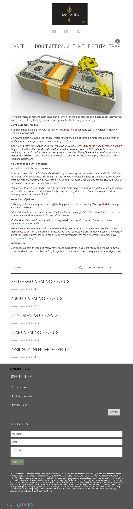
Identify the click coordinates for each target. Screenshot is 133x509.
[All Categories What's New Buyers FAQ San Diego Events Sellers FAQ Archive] (99, 267)
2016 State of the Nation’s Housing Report (99, 145)
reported (69, 129)
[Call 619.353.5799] (66, 31)
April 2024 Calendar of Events (40, 349)
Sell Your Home (20, 387)
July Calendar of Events (34, 315)
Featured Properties (23, 396)
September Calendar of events (40, 281)
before (84, 231)
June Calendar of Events (34, 332)
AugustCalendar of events (36, 298)
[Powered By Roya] (26, 505)
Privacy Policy (20, 404)
